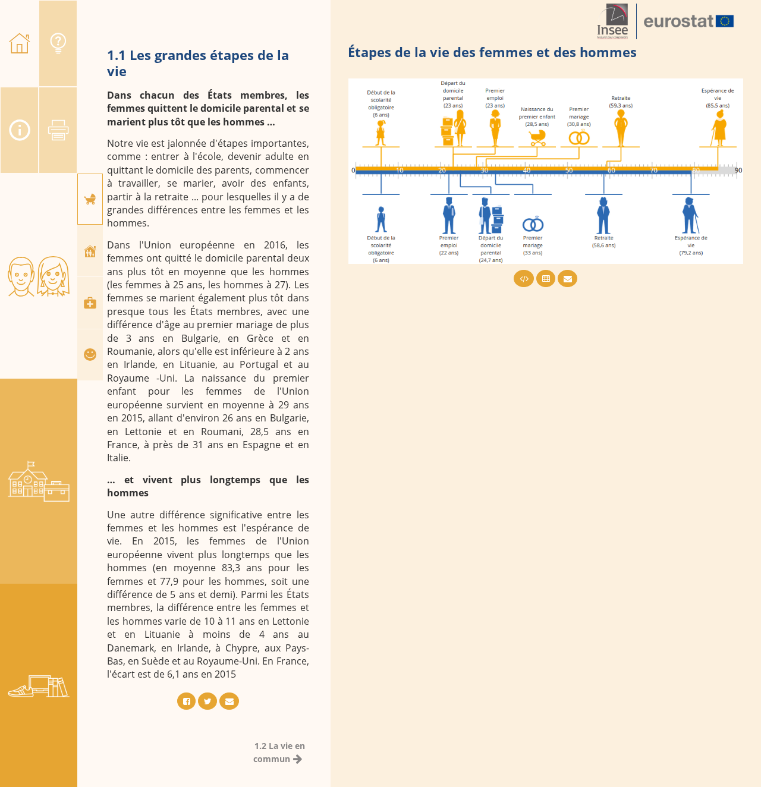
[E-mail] (229, 701)
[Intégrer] (524, 278)
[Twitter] (207, 701)
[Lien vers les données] (545, 278)
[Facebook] (186, 701)
